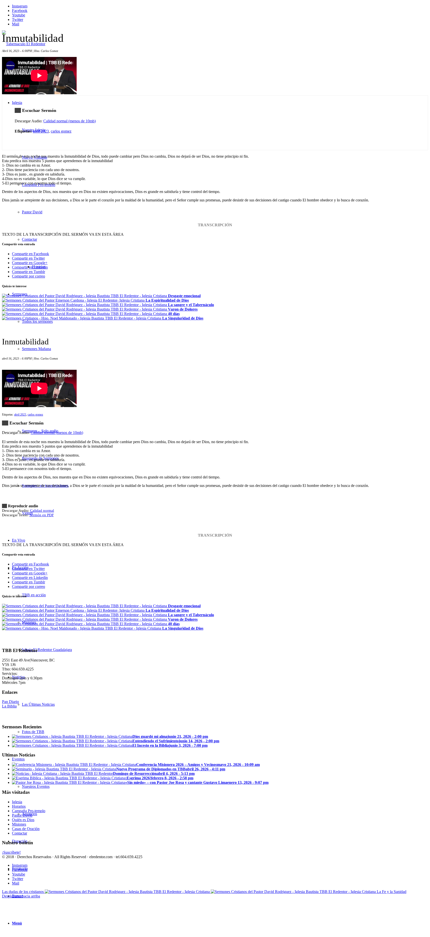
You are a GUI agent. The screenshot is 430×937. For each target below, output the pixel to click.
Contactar (19, 833)
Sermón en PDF (41, 515)
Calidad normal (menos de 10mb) (69, 121)
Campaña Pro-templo (28, 811)
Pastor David (22, 815)
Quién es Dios (23, 820)
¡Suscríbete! (11, 852)
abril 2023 (41, 131)
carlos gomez (61, 131)
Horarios (19, 806)
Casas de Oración (26, 829)
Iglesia (17, 802)
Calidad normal (42, 511)
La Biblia (9, 706)
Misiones (19, 824)
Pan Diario (10, 702)
